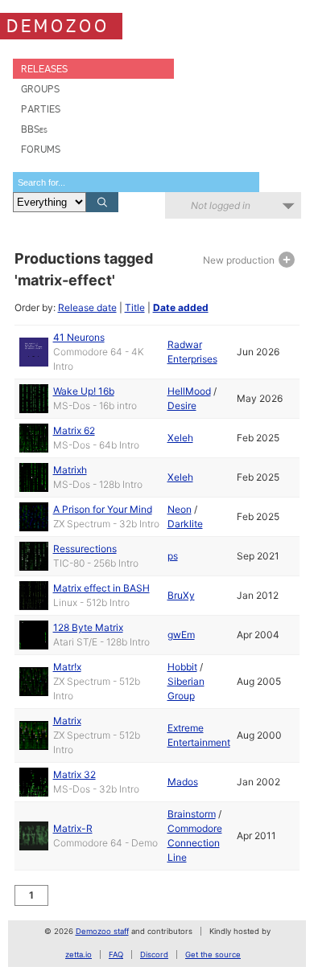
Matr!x (67, 667)
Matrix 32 (74, 774)
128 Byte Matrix (88, 627)
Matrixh (70, 470)
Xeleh (180, 438)
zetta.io (78, 954)
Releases (44, 69)
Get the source (213, 954)
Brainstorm (191, 814)
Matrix (67, 721)
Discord (154, 954)
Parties (40, 109)
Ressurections (85, 549)
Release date (87, 307)
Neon (179, 509)
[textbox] (136, 182)
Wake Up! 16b (83, 391)
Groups (40, 89)
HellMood (189, 391)
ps (172, 556)
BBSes (34, 129)
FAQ (116, 954)
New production (240, 260)
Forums (40, 149)
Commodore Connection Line (194, 842)
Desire (181, 405)
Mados (182, 782)
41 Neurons (79, 337)
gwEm (181, 635)
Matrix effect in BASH (101, 588)
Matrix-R (73, 828)
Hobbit (182, 667)
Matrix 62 (74, 430)
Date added (181, 307)
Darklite (185, 524)
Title (135, 307)
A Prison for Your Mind (102, 509)
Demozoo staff (102, 931)
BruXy (181, 595)
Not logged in (220, 205)
